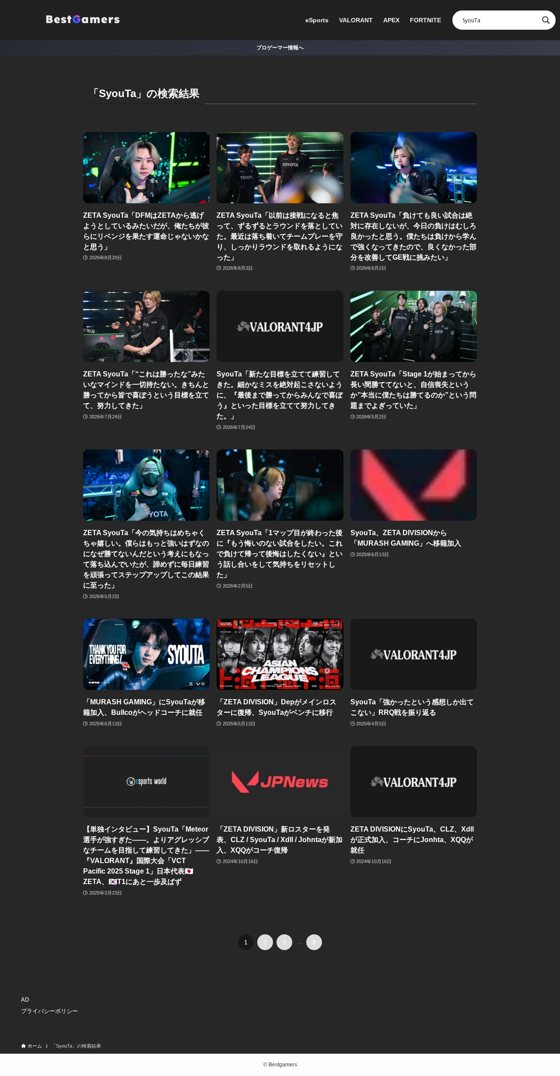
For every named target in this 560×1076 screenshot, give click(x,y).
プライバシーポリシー (49, 1011)
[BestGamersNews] (82, 20)
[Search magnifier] (546, 20)
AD (25, 999)
